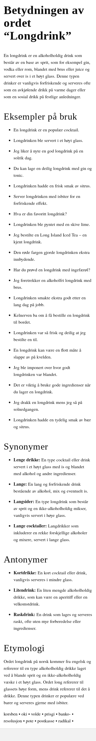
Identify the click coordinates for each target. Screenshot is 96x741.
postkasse (45, 721)
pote (29, 721)
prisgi (50, 714)
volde (36, 714)
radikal (64, 721)
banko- (65, 714)
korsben (10, 714)
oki (24, 714)
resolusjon (13, 721)
